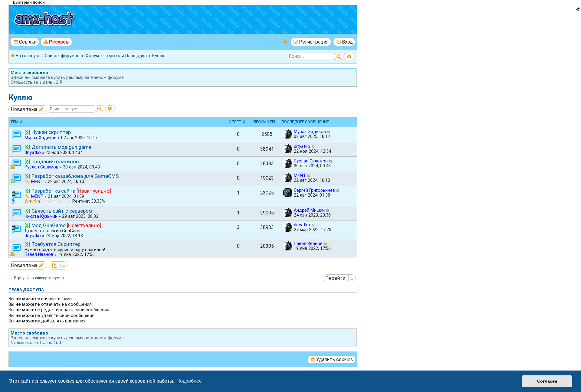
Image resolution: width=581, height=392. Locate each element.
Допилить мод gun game (61, 147)
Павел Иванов (39, 254)
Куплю (20, 97)
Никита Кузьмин (41, 216)
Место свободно (29, 72)
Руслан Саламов (41, 167)
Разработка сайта (53, 191)
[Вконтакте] (285, 41)
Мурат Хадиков (41, 137)
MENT (37, 181)
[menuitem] (56, 42)
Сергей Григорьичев (314, 190)
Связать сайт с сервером (61, 211)
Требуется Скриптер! (56, 244)
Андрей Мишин (309, 210)
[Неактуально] (94, 191)
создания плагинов (55, 161)
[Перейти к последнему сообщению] (329, 131)
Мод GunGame (48, 225)
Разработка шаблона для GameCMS (75, 176)
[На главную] (45, 19)
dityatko (33, 152)
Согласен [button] (547, 381)
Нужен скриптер (51, 132)
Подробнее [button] (189, 381)
